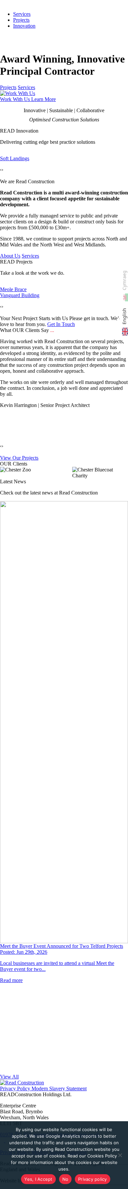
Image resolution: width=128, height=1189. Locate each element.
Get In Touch (61, 324)
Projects (21, 20)
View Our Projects (19, 458)
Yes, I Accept (38, 1179)
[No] (120, 1155)
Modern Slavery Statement (58, 1088)
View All (9, 1076)
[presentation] (1, 170)
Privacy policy (92, 1179)
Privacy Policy (15, 1088)
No (65, 1179)
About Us (10, 256)
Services (26, 87)
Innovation (24, 26)
